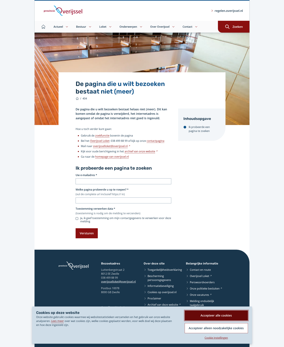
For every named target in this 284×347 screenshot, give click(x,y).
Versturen (87, 233)
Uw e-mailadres (86, 175)
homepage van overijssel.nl (112, 156)
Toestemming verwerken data (95, 208)
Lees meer (57, 321)
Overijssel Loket (99, 141)
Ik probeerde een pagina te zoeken (199, 129)
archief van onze (141, 151)
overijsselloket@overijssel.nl (118, 281)
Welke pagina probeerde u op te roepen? (102, 189)
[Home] (77, 98)
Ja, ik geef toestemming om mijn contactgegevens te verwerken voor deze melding (125, 220)
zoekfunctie (102, 135)
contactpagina (155, 141)
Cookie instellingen (216, 338)
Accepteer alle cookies (216, 315)
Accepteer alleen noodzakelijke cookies (216, 328)
